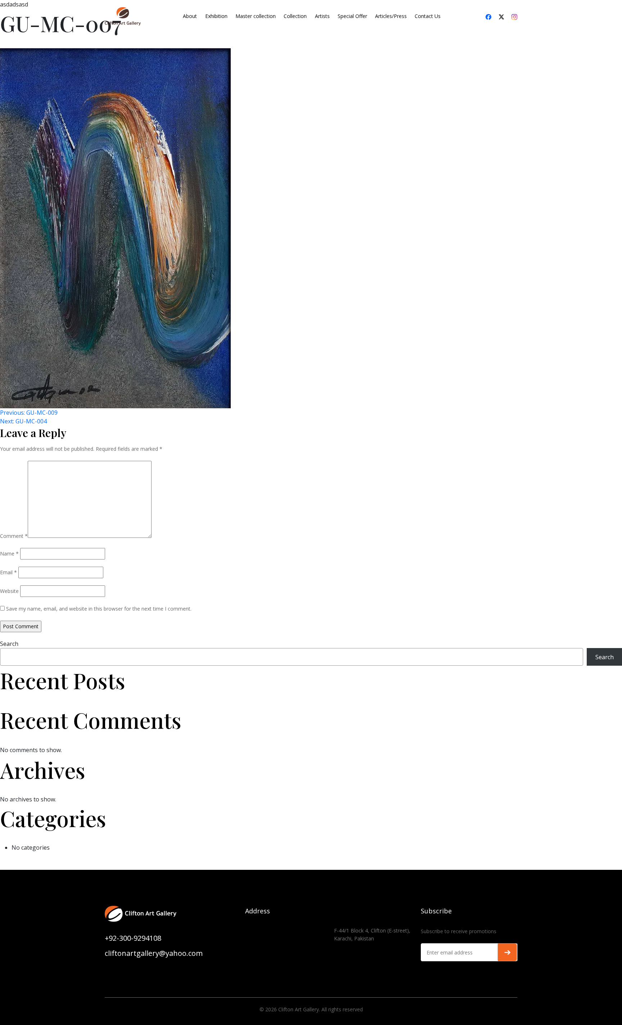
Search (9, 644)
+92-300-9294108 (133, 938)
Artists (322, 16)
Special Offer (352, 16)
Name (9, 553)
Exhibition (216, 16)
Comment (14, 535)
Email (8, 572)
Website (9, 591)
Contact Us (428, 16)
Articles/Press (391, 16)
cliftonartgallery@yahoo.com (154, 953)
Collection (295, 16)
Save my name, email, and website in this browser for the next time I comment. (98, 608)
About (190, 16)
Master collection (255, 16)
